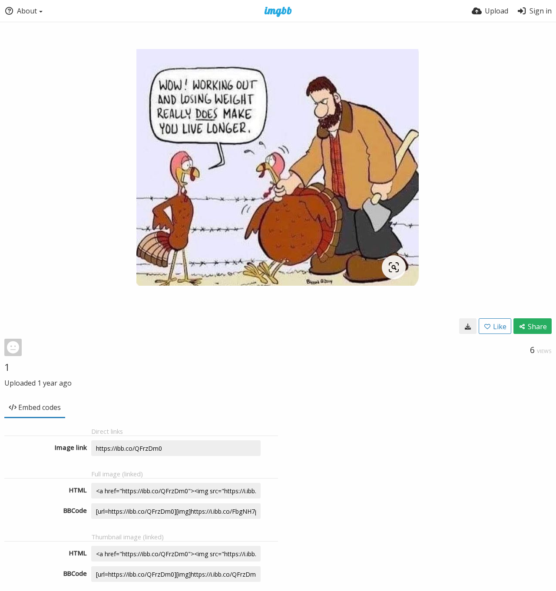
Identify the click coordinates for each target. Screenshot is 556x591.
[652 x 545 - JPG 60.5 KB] (468, 326)
